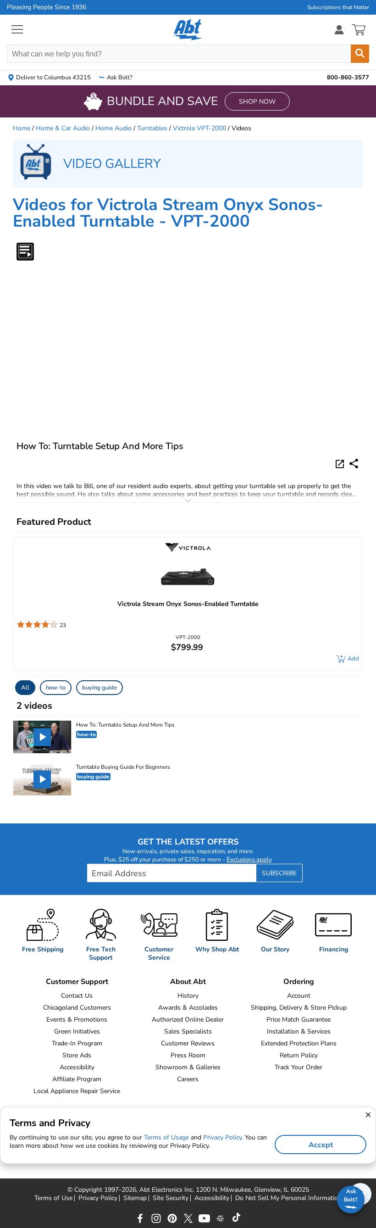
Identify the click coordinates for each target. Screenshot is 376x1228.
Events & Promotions (76, 1019)
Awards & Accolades (188, 1007)
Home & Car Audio (63, 128)
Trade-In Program (77, 1043)
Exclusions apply (249, 860)
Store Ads (76, 1055)
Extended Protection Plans (299, 1043)
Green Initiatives (77, 1031)
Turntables (152, 128)
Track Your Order (298, 1067)
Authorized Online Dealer (188, 1019)
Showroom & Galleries (188, 1067)
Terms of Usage (166, 1137)
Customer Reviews (188, 1043)
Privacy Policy (97, 1198)
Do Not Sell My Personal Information (288, 1198)
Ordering (298, 982)
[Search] (360, 53)
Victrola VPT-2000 (199, 128)
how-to (56, 687)
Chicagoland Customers (77, 1007)
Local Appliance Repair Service (76, 1091)
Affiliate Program (76, 1079)
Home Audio (113, 128)
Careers (188, 1079)
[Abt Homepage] (188, 29)
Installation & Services (299, 1031)
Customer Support (77, 982)
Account (298, 995)
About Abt (188, 982)
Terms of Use (53, 1198)
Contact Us (77, 995)
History (188, 995)
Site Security (170, 1198)
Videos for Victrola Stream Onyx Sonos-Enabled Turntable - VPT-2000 (168, 213)
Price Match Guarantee (298, 1019)
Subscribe (279, 873)
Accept (321, 1145)
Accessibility (77, 1067)
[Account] (339, 29)
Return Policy (299, 1055)
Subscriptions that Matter (338, 7)
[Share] (353, 463)
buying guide (99, 687)
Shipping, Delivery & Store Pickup (299, 1007)
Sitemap (135, 1198)
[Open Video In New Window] (341, 463)
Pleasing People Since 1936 (46, 7)
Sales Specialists (188, 1031)
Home (21, 128)
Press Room (188, 1055)
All (25, 687)
